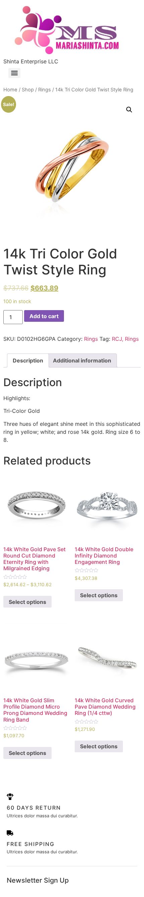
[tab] (28, 360)
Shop (28, 90)
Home (10, 90)
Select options (27, 602)
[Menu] (14, 73)
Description (28, 360)
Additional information (82, 360)
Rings (44, 90)
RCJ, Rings (125, 338)
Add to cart (44, 316)
